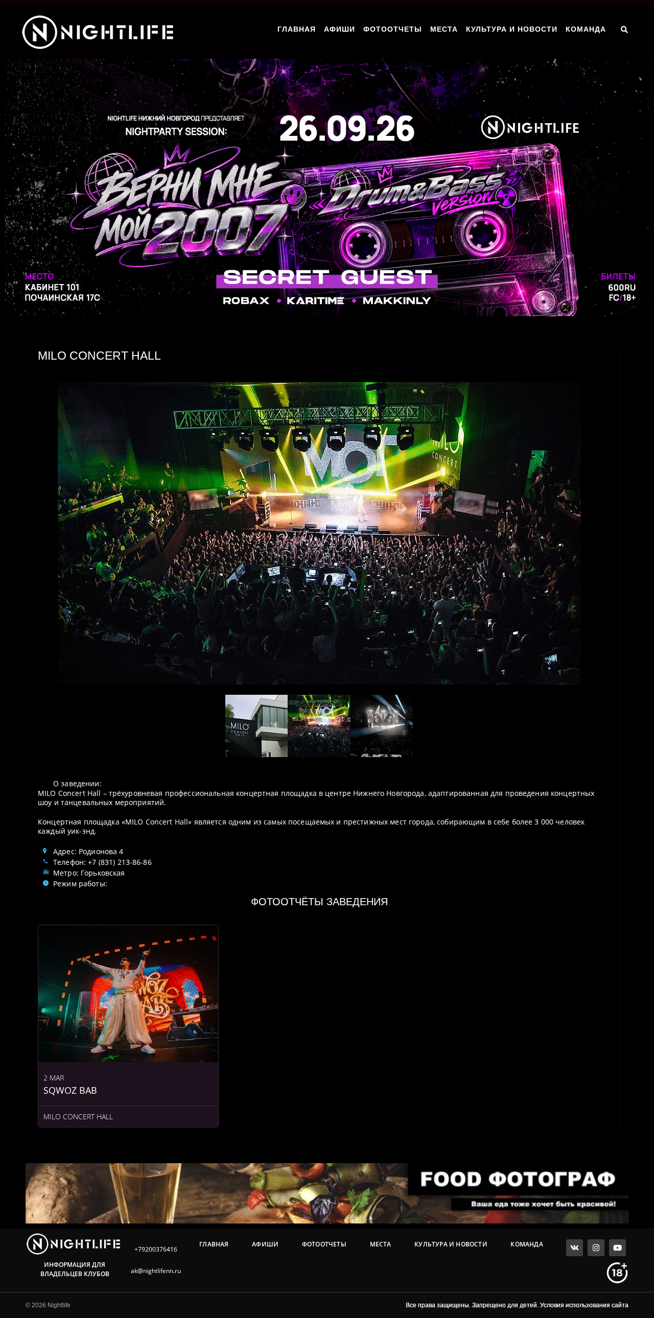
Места (444, 29)
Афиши (339, 29)
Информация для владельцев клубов (74, 1269)
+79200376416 (155, 1249)
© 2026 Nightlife (48, 1305)
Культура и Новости (511, 29)
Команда (586, 29)
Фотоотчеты (392, 29)
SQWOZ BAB (70, 1090)
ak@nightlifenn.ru (156, 1270)
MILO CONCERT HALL (78, 1116)
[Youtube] (617, 1247)
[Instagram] (596, 1247)
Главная (296, 29)
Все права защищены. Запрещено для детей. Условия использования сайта (517, 1305)
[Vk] (574, 1247)
